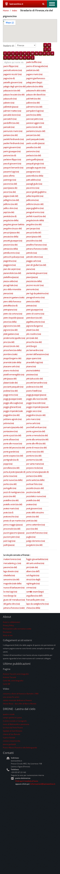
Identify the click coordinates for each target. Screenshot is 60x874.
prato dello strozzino (35, 512)
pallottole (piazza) (10, 106)
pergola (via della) (10, 220)
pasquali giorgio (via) (35, 163)
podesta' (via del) (10, 390)
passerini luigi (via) (11, 171)
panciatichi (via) (9, 118)
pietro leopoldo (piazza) (13, 317)
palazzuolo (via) (9, 98)
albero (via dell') (32, 571)
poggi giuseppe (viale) (12, 398)
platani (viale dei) (10, 382)
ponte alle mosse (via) (12, 443)
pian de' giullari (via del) (36, 264)
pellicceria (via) (32, 200)
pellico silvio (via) (10, 208)
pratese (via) (31, 504)
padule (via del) (32, 70)
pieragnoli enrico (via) (35, 297)
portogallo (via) (9, 488)
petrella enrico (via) (11, 252)
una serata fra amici (11, 697)
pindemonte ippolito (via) (14, 337)
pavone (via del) (10, 183)
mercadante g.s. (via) (12, 563)
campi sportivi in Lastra (12, 717)
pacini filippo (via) (10, 66)
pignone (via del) (10, 329)
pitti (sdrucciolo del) (34, 378)
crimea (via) (31, 587)
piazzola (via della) (34, 281)
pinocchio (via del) (34, 342)
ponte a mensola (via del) (37, 435)
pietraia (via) (31, 305)
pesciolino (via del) (34, 240)
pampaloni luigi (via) (34, 110)
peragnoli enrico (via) (35, 212)
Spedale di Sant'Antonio (12, 731)
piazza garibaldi (9, 744)
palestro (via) (8, 102)
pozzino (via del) (33, 492)
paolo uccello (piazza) (35, 143)
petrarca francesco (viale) (36, 248)
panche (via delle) (33, 114)
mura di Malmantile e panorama (16, 724)
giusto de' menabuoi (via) (14, 599)
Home (6, 10)
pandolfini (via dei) (11, 122)
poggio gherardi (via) (12, 406)
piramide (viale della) (12, 362)
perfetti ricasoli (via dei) (36, 216)
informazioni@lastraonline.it (42, 784)
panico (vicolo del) (34, 126)
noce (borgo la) (9, 595)
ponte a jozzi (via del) (12, 435)
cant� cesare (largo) (35, 591)
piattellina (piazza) (10, 277)
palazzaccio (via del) (11, 90)
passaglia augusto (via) (35, 167)
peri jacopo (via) (33, 228)
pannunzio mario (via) (12, 131)
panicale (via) (8, 126)
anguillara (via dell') (34, 595)
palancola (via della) (34, 86)
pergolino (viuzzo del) (12, 228)
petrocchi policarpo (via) (13, 256)
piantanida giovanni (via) (36, 273)
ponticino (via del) (33, 455)
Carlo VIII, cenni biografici (13, 680)
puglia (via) (30, 536)
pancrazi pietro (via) (34, 118)
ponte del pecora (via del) (14, 447)
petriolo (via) (31, 252)
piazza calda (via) (10, 281)
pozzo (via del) (9, 496)
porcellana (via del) (11, 467)
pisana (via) (31, 366)
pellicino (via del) (10, 204)
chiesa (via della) (33, 607)
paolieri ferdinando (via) (13, 143)
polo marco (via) (33, 419)
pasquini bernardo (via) (13, 167)
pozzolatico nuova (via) (36, 496)
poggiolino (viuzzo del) (35, 415)
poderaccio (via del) (34, 386)
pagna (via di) (9, 78)
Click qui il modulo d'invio (26, 781)
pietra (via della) (32, 301)
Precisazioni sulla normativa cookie (17, 628)
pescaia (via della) (10, 236)
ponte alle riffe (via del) (35, 443)
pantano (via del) (10, 135)
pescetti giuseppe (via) (12, 240)
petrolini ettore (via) (34, 256)
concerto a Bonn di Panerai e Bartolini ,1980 (20, 693)
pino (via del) (8, 342)
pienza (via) (8, 293)
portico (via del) (9, 484)
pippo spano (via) (33, 358)
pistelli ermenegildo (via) (13, 374)
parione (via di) (9, 155)
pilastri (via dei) (32, 329)
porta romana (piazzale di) (37, 471)
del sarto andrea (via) (35, 563)
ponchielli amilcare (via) (36, 427)
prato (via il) (8, 512)
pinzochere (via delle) (12, 350)
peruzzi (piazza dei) (11, 232)
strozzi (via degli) (33, 579)
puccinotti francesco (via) (36, 532)
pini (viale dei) (32, 337)
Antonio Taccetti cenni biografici (16, 674)
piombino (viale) (10, 354)
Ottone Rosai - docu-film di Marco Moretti (19, 703)
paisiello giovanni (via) (12, 82)
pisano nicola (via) (10, 370)
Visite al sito (8, 635)
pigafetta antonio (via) (35, 321)
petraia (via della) (10, 248)
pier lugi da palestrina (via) (37, 293)
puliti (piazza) (8, 544)
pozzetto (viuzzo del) (35, 488)
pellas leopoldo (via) (34, 195)
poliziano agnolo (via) (12, 419)
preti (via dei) (31, 520)
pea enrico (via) (32, 187)
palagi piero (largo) (34, 82)
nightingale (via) (32, 583)
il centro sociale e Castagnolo (15, 721)
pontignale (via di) (10, 459)
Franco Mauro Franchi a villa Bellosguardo (20, 747)
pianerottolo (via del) (12, 273)
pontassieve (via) (10, 431)
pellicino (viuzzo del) (34, 204)
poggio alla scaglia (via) (13, 402)
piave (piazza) (32, 277)
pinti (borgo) (31, 346)
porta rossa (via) (10, 475)
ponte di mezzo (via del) (36, 447)
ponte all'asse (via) (11, 439)
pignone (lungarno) (34, 325)
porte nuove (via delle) (12, 480)
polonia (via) (8, 423)
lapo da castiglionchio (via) (37, 603)
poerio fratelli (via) (33, 390)
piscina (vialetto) (33, 370)
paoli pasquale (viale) (35, 139)
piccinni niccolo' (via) (34, 285)
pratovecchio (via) (10, 516)
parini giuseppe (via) (11, 151)
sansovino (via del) (11, 579)
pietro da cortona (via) (12, 313)
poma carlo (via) (33, 423)
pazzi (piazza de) (10, 187)
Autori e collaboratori (11, 622)
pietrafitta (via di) (10, 305)
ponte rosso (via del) (34, 451)
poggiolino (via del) (11, 415)
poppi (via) (7, 463)
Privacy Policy (8, 625)
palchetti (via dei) (33, 98)
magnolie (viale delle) (12, 583)
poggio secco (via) (33, 411)
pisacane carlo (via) (11, 366)
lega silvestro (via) (10, 571)
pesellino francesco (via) (36, 244)
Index (14, 10)
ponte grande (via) (11, 451)
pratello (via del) (33, 500)
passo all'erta (8, 175)
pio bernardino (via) (34, 350)
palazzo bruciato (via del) (13, 94)
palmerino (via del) (34, 106)
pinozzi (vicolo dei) (11, 346)
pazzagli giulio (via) (34, 183)
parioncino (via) (32, 151)
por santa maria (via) (35, 463)
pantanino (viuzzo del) (35, 131)
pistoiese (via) (32, 374)
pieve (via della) (9, 321)
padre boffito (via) (33, 62)
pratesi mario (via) (11, 508)
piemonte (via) (32, 289)
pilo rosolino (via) (33, 333)
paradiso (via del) (33, 147)
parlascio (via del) (33, 155)
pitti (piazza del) (9, 378)
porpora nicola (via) (34, 467)
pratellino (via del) (10, 500)
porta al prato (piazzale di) (14, 471)
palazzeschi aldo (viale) (35, 90)
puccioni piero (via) (11, 536)
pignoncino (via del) (11, 325)
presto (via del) (32, 516)
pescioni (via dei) (10, 244)
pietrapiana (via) (10, 309)
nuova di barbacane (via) (13, 587)
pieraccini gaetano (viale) (13, 297)
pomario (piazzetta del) (13, 427)
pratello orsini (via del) (12, 504)
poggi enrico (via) (10, 394)
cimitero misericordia (11, 741)
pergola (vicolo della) (35, 220)
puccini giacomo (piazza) (13, 532)
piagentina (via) (9, 260)
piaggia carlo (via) (33, 260)
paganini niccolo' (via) (12, 74)
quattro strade (9, 714)
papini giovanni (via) (11, 147)
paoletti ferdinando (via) (13, 139)
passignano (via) (33, 171)
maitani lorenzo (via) (12, 559)
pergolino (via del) (33, 224)
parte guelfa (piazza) (34, 159)
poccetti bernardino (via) (36, 382)
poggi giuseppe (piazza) (36, 394)
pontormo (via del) (34, 459)
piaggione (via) (9, 264)
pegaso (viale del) (10, 195)
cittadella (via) (9, 575)
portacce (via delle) (34, 475)
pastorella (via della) (34, 175)
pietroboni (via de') (34, 317)
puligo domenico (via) (35, 540)
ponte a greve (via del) (35, 431)
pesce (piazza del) (33, 236)
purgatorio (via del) (34, 544)
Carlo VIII (6, 684)
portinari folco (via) (34, 484)
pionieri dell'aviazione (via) (37, 354)
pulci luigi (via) (9, 540)
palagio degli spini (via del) (14, 86)
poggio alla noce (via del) (36, 398)
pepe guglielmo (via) (34, 208)
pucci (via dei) (32, 528)
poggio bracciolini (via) (35, 402)
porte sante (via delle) (35, 480)
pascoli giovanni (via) (12, 163)
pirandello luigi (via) (34, 362)
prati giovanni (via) (34, 508)
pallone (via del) (32, 102)
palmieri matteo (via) (12, 110)
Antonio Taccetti (9, 677)
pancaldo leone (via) (11, 114)
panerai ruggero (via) (35, 122)
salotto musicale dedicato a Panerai (17, 700)
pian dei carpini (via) (11, 269)
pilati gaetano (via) (11, 333)
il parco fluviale (9, 737)
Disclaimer (7, 632)
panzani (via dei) (33, 135)
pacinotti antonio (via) (12, 70)
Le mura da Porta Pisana (13, 727)
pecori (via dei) (9, 191)
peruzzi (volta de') (33, 232)
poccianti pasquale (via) (13, 386)
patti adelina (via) (33, 179)
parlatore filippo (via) (12, 159)
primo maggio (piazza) (12, 524)
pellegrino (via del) (11, 200)
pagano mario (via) (34, 74)
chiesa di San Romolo (11, 734)
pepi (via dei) (8, 212)
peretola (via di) (9, 216)
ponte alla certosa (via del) (37, 439)
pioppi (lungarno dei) (12, 358)
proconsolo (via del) (11, 528)
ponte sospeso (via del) (13, 455)
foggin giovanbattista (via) (37, 559)
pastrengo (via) (9, 179)
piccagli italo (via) (10, 285)
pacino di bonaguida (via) (37, 66)
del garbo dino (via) (11, 603)
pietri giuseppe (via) (34, 309)
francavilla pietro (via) (35, 599)
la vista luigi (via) (10, 591)
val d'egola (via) (32, 575)
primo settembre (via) (35, 524)
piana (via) (30, 269)
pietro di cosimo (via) (35, 313)
